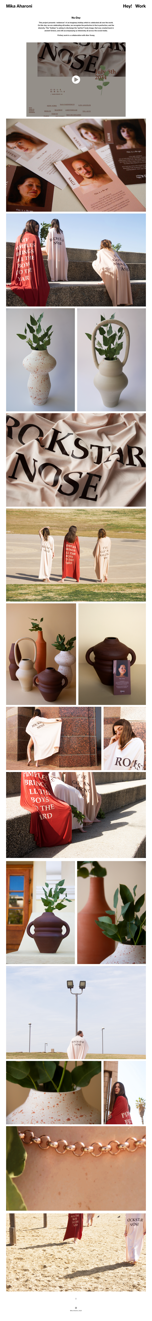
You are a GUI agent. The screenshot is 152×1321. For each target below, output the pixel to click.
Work (140, 6)
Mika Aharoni (19, 6)
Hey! (127, 6)
